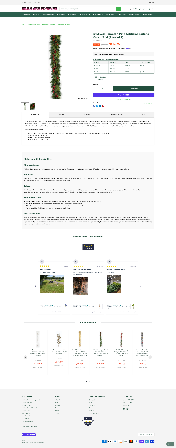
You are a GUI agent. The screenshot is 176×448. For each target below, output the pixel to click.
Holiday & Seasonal (134, 14)
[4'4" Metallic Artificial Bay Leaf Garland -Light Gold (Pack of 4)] (59, 339)
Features (61, 115)
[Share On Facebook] (94, 106)
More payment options (124, 99)
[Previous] (35, 286)
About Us (58, 400)
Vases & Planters (110, 14)
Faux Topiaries (26, 413)
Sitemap (57, 410)
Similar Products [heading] (88, 322)
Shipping (24, 2)
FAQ (35, 2)
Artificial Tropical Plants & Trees (31, 408)
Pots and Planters (27, 421)
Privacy (57, 405)
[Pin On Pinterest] (103, 106)
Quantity (95, 84)
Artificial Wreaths (98, 14)
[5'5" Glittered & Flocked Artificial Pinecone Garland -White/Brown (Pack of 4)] (38, 339)
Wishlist (134, 9)
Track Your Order (94, 413)
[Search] (118, 9)
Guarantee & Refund (115, 115)
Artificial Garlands (85, 14)
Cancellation (93, 400)
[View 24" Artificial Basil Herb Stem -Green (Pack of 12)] (133, 306)
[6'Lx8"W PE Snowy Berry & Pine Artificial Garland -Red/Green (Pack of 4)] (121, 339)
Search (23, 440)
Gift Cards (92, 405)
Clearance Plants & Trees (29, 426)
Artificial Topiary (72, 14)
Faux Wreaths (26, 418)
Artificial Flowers (27, 403)
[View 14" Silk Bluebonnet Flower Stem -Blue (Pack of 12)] (66, 306)
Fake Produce (121, 14)
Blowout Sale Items (147, 14)
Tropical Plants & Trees (48, 14)
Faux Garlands (26, 416)
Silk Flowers (26, 14)
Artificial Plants (26, 405)
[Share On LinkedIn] (100, 106)
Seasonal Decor (26, 424)
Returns (30, 2)
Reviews (57, 408)
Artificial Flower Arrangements (31, 400)
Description (35, 115)
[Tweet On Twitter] (97, 106)
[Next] (141, 286)
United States (145, 434)
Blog (39, 2)
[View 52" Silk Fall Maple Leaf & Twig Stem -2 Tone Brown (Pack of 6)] (100, 306)
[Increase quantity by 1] (109, 88)
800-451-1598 (127, 403)
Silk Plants (35, 14)
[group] (37, 352)
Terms (57, 413)
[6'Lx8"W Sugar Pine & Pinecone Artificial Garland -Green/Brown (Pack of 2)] (100, 339)
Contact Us (126, 405)
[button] (52, 284)
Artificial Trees (61, 14)
